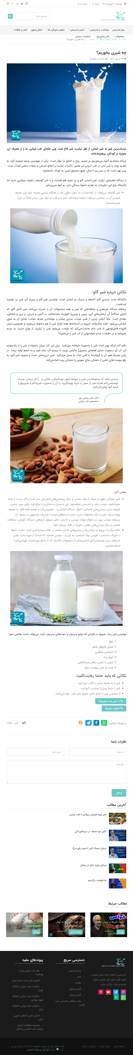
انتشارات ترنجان (82, 36)
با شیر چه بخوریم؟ (109, 701)
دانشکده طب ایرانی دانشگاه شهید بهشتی (27, 998)
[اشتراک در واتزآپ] (104, 723)
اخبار (79, 977)
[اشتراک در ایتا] (81, 723)
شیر (16, 723)
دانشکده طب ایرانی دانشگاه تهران (27, 988)
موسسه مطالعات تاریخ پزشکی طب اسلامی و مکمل (29, 1027)
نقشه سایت (104, 1046)
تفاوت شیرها (112, 708)
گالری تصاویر (75, 989)
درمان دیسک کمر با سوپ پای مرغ (89, 848)
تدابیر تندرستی (77, 30)
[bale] (8, 4)
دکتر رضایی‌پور (102, 36)
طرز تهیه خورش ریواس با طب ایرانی (87, 814)
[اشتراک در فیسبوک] (96, 723)
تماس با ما (82, 4)
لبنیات (9, 723)
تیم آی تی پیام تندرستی (38, 1049)
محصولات (120, 36)
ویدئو (20, 932)
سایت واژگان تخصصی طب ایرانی (70, 1003)
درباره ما (96, 4)
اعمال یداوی (36, 30)
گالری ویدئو (75, 995)
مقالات (78, 983)
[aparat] (12, 4)
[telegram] (22, 4)
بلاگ (84, 1046)
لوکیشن (91, 1046)
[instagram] (26, 4)
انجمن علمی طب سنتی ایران (26, 980)
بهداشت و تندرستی (99, 30)
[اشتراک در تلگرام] (88, 723)
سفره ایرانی (60, 932)
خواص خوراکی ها (56, 30)
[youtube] (108, 992)
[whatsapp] (17, 4)
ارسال (119, 793)
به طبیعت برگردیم (97, 880)
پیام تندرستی (118, 30)
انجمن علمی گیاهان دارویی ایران (28, 1017)
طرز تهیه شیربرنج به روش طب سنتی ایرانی (53, 924)
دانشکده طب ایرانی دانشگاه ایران (27, 1007)
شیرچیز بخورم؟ (17, 926)
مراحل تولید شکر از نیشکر (93, 865)
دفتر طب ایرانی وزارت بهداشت (30, 972)
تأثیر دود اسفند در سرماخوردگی (90, 831)
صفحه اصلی (119, 1046)
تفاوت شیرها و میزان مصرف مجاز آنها (94, 924)
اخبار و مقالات (20, 30)
